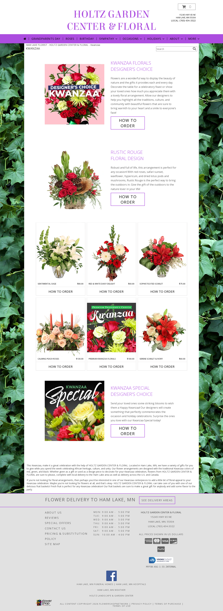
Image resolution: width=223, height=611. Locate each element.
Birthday (87, 39)
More (192, 39)
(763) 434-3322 (187, 20)
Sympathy (106, 39)
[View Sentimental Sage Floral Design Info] (60, 252)
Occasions (131, 39)
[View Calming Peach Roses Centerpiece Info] (60, 327)
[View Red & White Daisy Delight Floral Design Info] (111, 252)
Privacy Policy (142, 603)
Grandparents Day (46, 39)
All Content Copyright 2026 (79, 603)
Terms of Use (122, 605)
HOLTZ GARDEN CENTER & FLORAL (111, 20)
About (175, 39)
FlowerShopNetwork (113, 603)
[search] (194, 49)
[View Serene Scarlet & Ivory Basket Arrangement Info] (162, 327)
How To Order (128, 123)
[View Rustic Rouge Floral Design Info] (77, 177)
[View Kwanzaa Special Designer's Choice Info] (77, 410)
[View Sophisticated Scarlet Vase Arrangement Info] (162, 252)
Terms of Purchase (168, 603)
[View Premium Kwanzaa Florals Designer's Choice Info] (111, 327)
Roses (70, 39)
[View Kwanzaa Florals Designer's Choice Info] (77, 94)
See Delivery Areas (157, 500)
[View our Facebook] (111, 580)
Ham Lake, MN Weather (111, 589)
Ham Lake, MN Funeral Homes (95, 584)
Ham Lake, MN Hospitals (131, 584)
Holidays (154, 39)
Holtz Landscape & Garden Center (111, 595)
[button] (187, 7)
